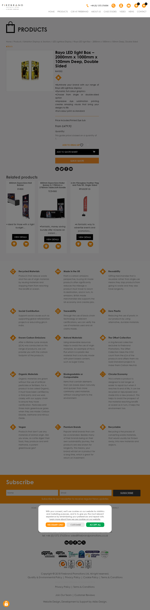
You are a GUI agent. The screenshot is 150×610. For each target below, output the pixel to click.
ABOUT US (96, 11)
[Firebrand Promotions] (12, 7)
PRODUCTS (62, 11)
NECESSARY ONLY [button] (55, 524)
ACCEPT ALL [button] (95, 524)
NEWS (131, 11)
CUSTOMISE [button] (75, 524)
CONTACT (141, 11)
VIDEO (123, 11)
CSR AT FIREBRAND (79, 11)
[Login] (121, 5)
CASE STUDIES (110, 11)
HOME (51, 11)
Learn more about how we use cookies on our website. (75, 519)
